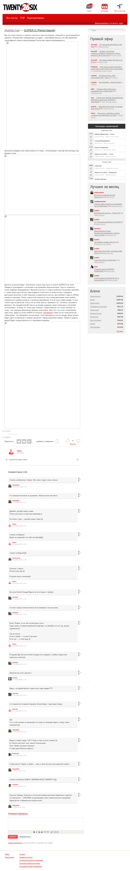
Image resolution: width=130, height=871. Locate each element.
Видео (115, 78)
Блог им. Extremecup (109, 102)
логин (121, 23)
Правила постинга (25, 857)
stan (92, 98)
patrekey (15, 597)
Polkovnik (15, 753)
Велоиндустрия (96, 313)
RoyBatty (94, 67)
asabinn (94, 76)
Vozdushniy (16, 558)
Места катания (95, 320)
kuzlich (96, 210)
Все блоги (120, 331)
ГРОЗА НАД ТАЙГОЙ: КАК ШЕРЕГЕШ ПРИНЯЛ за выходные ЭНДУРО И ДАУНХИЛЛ (107, 100)
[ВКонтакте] (24, 441)
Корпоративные (35, 18)
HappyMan (15, 485)
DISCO (92, 324)
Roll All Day (110, 197)
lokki (92, 89)
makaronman (99, 192)
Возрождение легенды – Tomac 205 (107, 213)
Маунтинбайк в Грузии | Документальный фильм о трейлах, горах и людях (107, 233)
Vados (14, 524)
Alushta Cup (12, 30)
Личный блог (111, 235)
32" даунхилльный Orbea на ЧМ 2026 (107, 222)
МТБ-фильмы (95, 327)
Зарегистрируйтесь (102, 23)
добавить (12, 837)
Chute (93, 113)
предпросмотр (25, 837)
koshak (14, 678)
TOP (22, 18)
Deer (96, 267)
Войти (7, 854)
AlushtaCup (13, 434)
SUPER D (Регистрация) (39, 30)
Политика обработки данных (29, 863)
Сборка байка (112, 280)
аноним (15, 709)
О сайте (22, 854)
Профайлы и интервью (102, 244)
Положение (48, 313)
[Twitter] (19, 441)
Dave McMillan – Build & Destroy (110, 82)
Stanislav (15, 693)
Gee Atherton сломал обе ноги (105, 242)
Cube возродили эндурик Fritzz (105, 260)
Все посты (12, 18)
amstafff (94, 45)
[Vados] (11, 454)
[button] (34, 832)
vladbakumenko (96, 93)
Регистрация (9, 857)
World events (116, 55)
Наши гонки (110, 271)
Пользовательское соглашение (30, 866)
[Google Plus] (29, 441)
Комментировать (18, 813)
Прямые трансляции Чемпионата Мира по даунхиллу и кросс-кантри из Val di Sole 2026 (105, 53)
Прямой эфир (101, 39)
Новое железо (103, 47)
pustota (93, 107)
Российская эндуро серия (102, 71)
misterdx (15, 784)
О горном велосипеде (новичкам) (31, 860)
